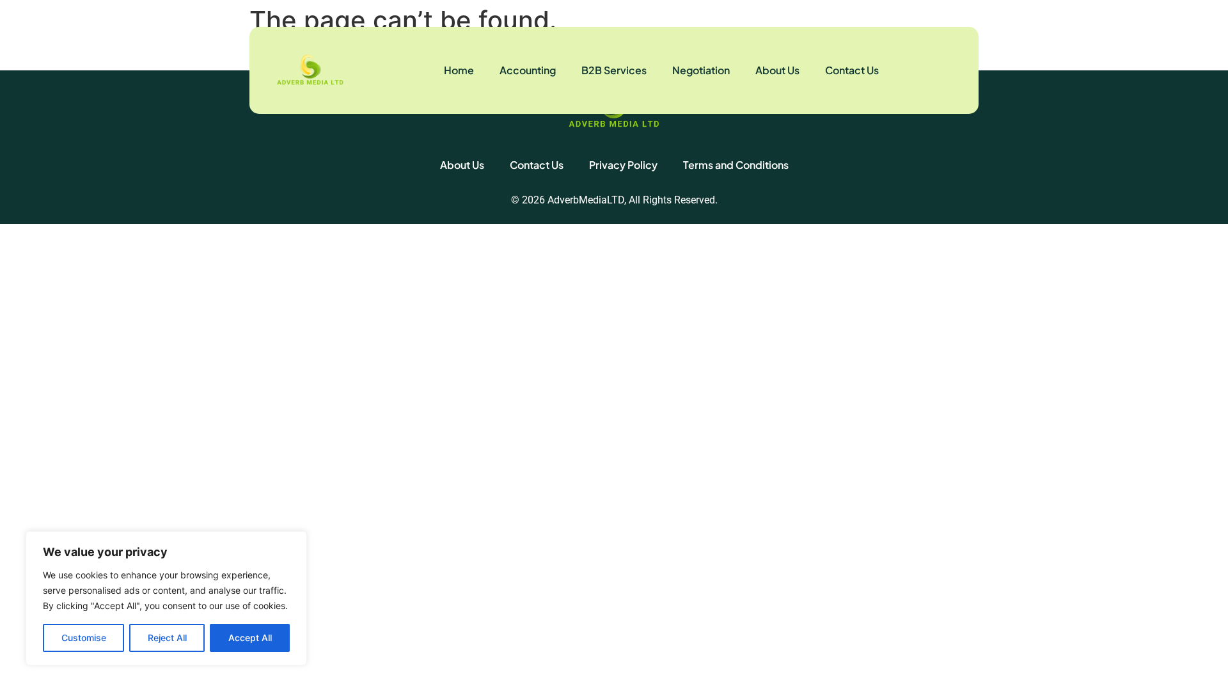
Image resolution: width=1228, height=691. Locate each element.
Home (459, 70)
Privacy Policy (623, 164)
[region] (166, 598)
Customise (83, 637)
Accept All (250, 637)
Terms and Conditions (736, 164)
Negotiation (701, 70)
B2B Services (614, 70)
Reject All (167, 637)
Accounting (528, 70)
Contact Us (852, 70)
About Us (777, 70)
